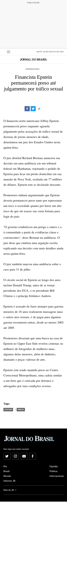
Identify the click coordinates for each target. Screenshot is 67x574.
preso (21, 409)
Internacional (33, 69)
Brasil (6, 471)
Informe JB (9, 480)
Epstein (8, 409)
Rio (5, 466)
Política (53, 471)
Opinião (53, 466)
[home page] (33, 59)
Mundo (7, 476)
